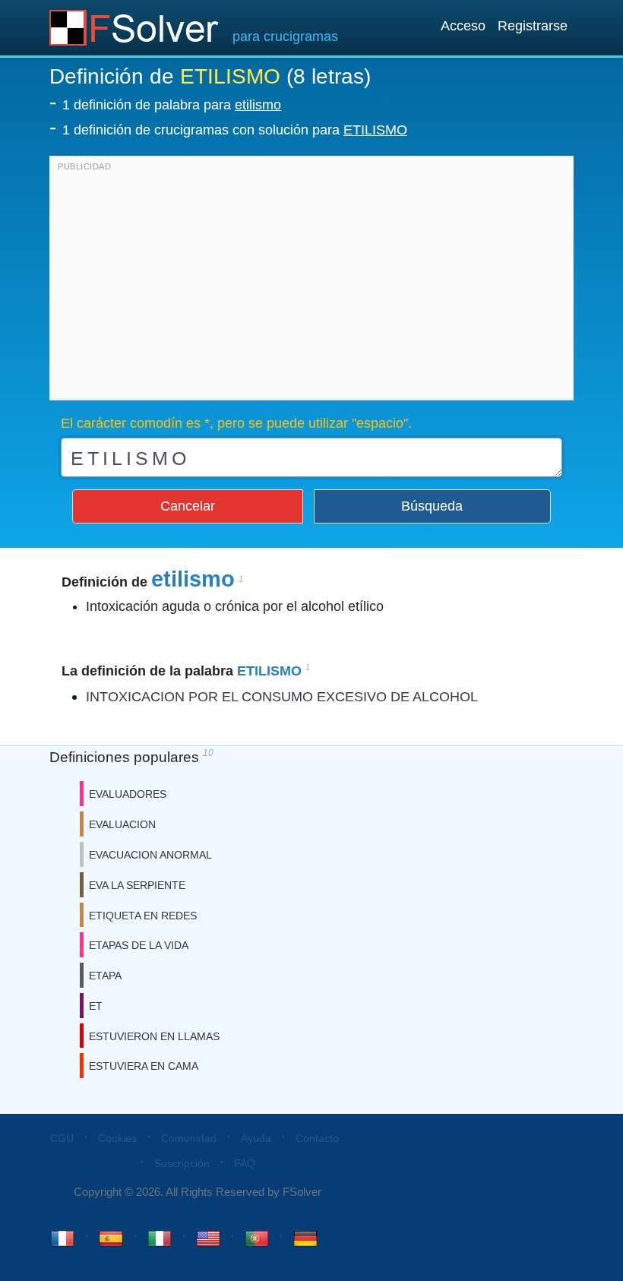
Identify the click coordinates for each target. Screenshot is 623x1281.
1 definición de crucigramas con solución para (234, 130)
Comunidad (189, 1138)
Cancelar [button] (187, 506)
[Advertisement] (311, 282)
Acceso (463, 25)
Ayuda (256, 1138)
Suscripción (182, 1163)
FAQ (244, 1163)
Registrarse (533, 25)
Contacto (317, 1138)
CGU (62, 1138)
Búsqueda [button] (432, 506)
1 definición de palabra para (171, 104)
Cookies (117, 1138)
